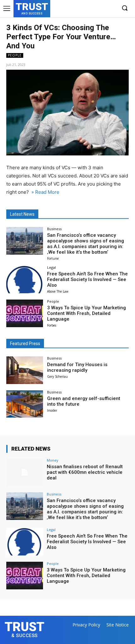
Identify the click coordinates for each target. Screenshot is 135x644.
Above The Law (57, 291)
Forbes (51, 325)
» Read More (44, 192)
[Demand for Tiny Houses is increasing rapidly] (24, 370)
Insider (52, 410)
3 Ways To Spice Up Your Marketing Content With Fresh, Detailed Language (86, 313)
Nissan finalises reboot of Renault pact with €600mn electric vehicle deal (85, 472)
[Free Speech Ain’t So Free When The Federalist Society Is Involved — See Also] (24, 279)
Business (54, 228)
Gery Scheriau (57, 376)
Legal (51, 267)
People (15, 55)
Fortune (53, 258)
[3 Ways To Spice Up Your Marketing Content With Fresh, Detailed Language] (24, 313)
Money (52, 460)
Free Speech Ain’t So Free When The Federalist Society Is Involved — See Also (87, 279)
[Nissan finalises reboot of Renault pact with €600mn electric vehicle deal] (24, 472)
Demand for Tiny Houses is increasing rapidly (77, 367)
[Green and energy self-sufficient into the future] (24, 404)
